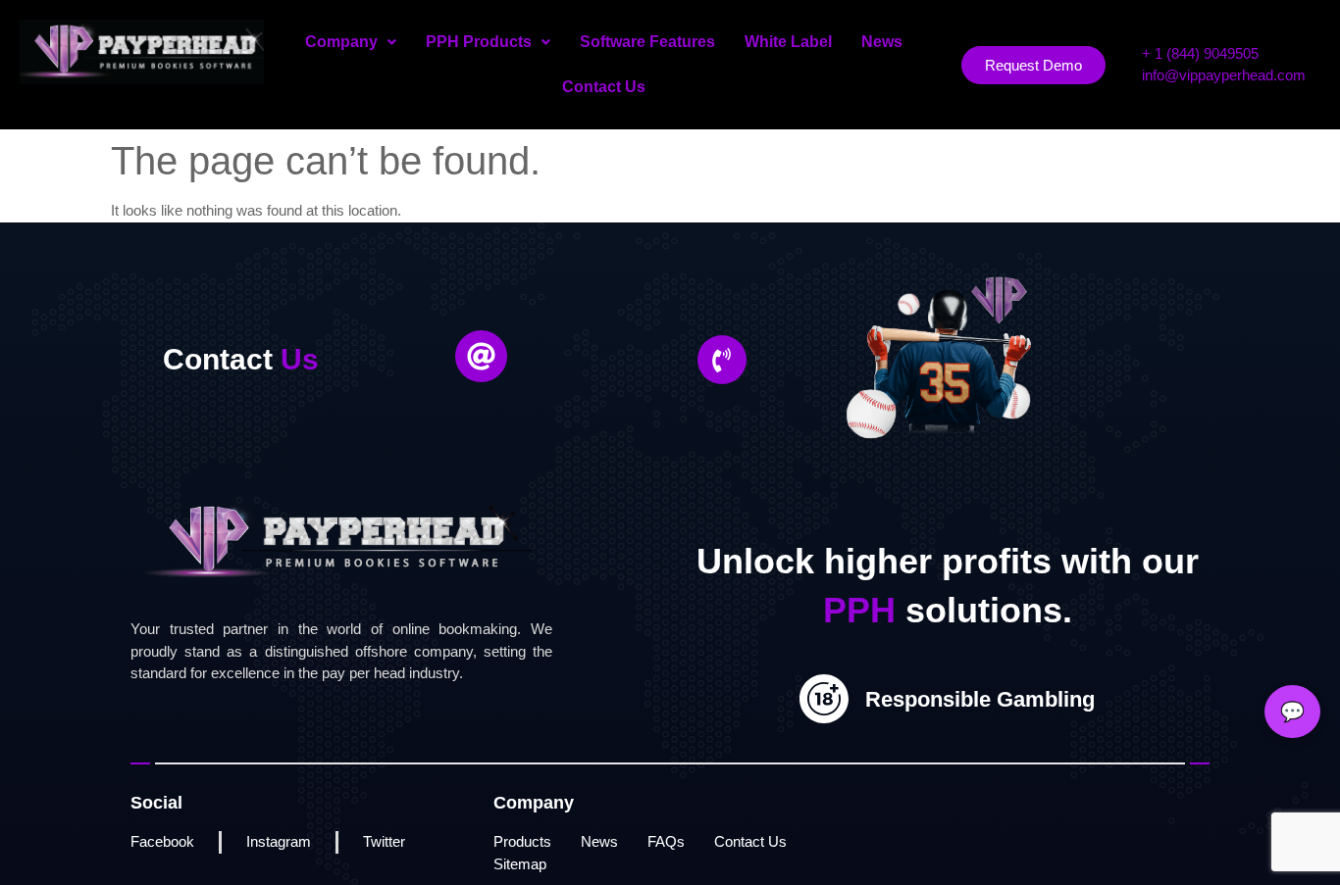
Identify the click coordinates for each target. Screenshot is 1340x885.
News (881, 41)
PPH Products (479, 41)
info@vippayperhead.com (1224, 75)
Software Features (647, 41)
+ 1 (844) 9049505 (1200, 53)
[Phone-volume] (722, 359)
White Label (788, 41)
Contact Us (603, 86)
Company (341, 41)
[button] (350, 42)
